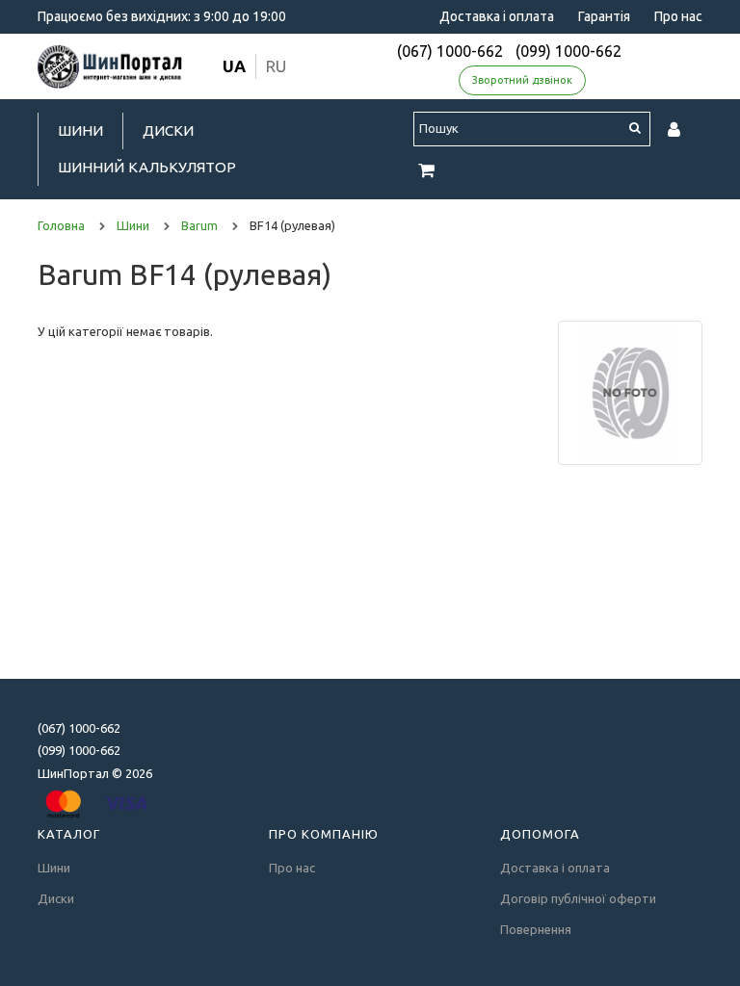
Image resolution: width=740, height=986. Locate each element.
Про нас (678, 16)
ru (276, 66)
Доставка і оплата (496, 16)
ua (234, 66)
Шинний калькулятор (147, 167)
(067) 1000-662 (450, 51)
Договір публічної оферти (578, 898)
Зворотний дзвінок (522, 80)
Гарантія (604, 16)
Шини (80, 130)
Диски (168, 130)
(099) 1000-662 (568, 51)
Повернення (535, 929)
